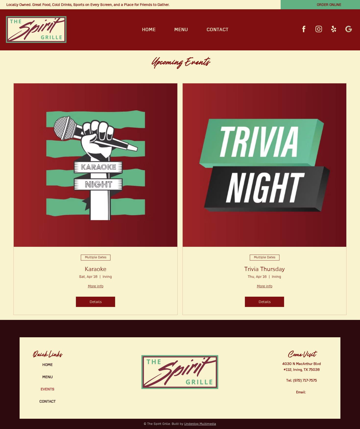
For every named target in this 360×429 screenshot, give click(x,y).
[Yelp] (334, 29)
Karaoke (95, 269)
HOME (47, 365)
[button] (181, 30)
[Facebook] (304, 29)
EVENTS (47, 389)
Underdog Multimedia (200, 424)
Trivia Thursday (264, 269)
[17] (349, 29)
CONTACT (47, 401)
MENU (47, 377)
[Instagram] (319, 29)
